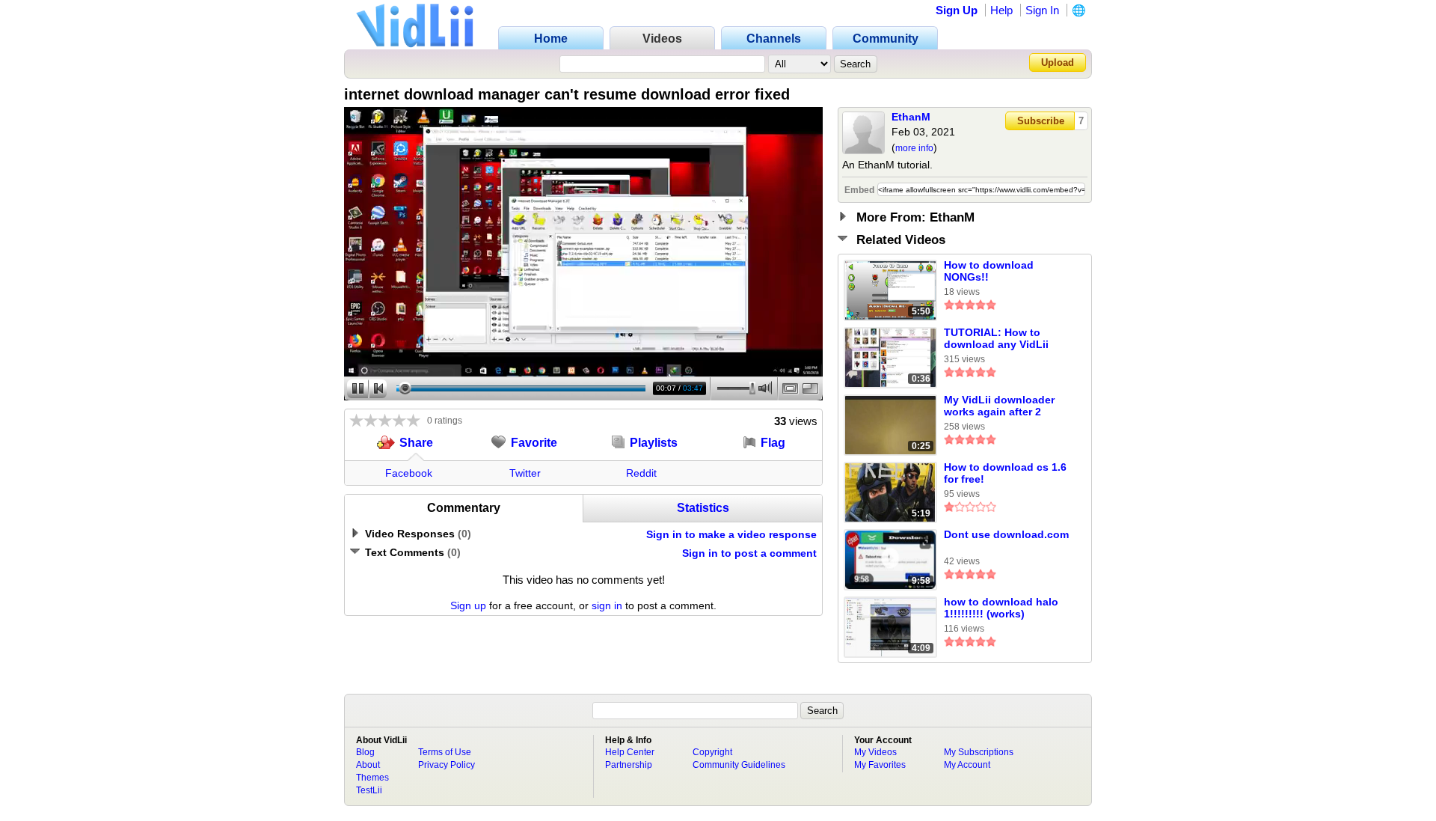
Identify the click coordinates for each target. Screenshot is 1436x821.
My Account (967, 765)
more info (914, 148)
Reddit (641, 473)
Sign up (468, 605)
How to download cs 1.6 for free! (1005, 473)
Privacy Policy (446, 765)
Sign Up (957, 10)
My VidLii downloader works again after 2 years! (999, 406)
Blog (365, 752)
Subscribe (1040, 120)
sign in (607, 605)
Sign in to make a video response (731, 534)
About (368, 765)
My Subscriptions (978, 752)
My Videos (875, 752)
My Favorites (880, 765)
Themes (372, 777)
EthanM (911, 117)
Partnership (628, 765)
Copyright (712, 752)
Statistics (703, 507)
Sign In (1042, 10)
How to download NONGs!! (989, 271)
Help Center (629, 752)
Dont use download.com (1006, 534)
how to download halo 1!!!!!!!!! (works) (1001, 608)
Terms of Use (444, 752)
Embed (859, 190)
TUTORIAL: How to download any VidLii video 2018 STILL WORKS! (996, 339)
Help (1001, 10)
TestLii (369, 790)
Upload (1057, 62)
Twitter (525, 473)
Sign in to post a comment (749, 553)
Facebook (408, 473)
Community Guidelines (739, 765)
